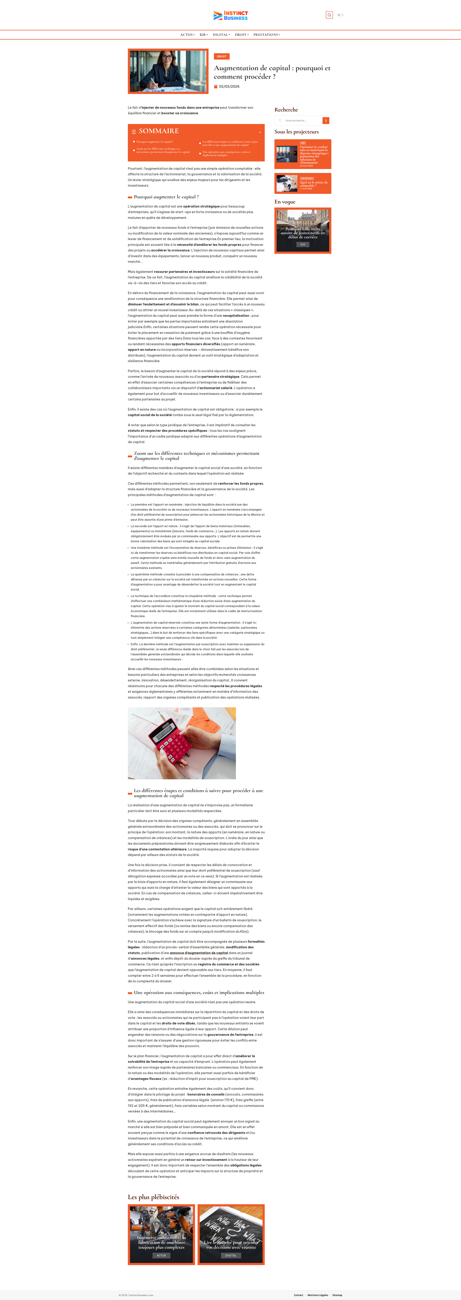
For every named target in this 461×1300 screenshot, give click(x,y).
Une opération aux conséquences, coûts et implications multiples (226, 153)
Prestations (307, 178)
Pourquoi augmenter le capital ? (154, 141)
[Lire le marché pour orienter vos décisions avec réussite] (231, 1234)
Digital (231, 1255)
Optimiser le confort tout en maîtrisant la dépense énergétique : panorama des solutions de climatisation (314, 155)
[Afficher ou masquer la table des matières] (220, 132)
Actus (161, 1255)
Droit (222, 56)
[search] (329, 15)
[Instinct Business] (230, 15)
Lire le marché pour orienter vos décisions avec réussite (231, 1244)
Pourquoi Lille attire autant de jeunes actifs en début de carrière (303, 233)
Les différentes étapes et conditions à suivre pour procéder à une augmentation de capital (230, 143)
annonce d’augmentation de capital (199, 953)
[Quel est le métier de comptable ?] (287, 183)
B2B (303, 143)
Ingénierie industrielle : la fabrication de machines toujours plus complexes (161, 1242)
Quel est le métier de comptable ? (314, 184)
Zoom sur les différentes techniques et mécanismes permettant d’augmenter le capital (163, 150)
